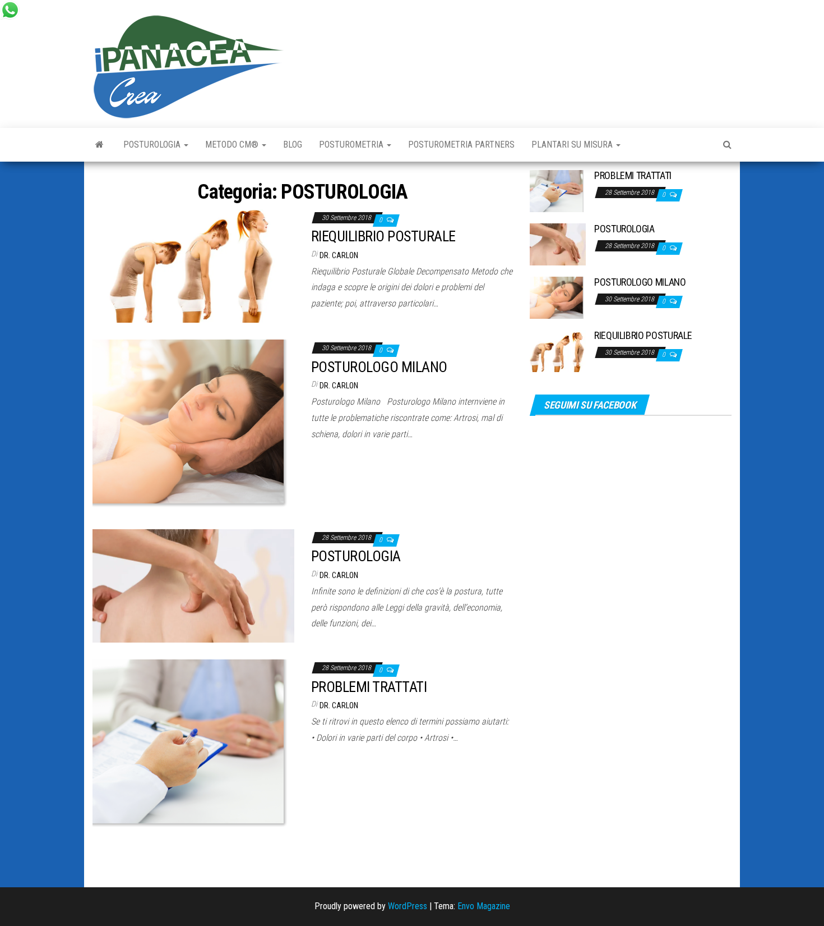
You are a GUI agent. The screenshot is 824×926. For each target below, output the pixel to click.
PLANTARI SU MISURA (573, 144)
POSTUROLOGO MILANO (379, 367)
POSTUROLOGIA (153, 144)
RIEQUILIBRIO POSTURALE (383, 236)
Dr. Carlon (339, 255)
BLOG (292, 144)
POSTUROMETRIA (352, 144)
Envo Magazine (483, 906)
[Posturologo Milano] (99, 145)
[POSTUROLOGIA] (193, 585)
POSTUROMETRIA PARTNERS (461, 144)
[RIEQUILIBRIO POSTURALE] (193, 265)
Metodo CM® (233, 144)
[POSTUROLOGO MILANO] (193, 425)
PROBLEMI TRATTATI (369, 687)
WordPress (407, 906)
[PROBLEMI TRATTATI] (193, 745)
